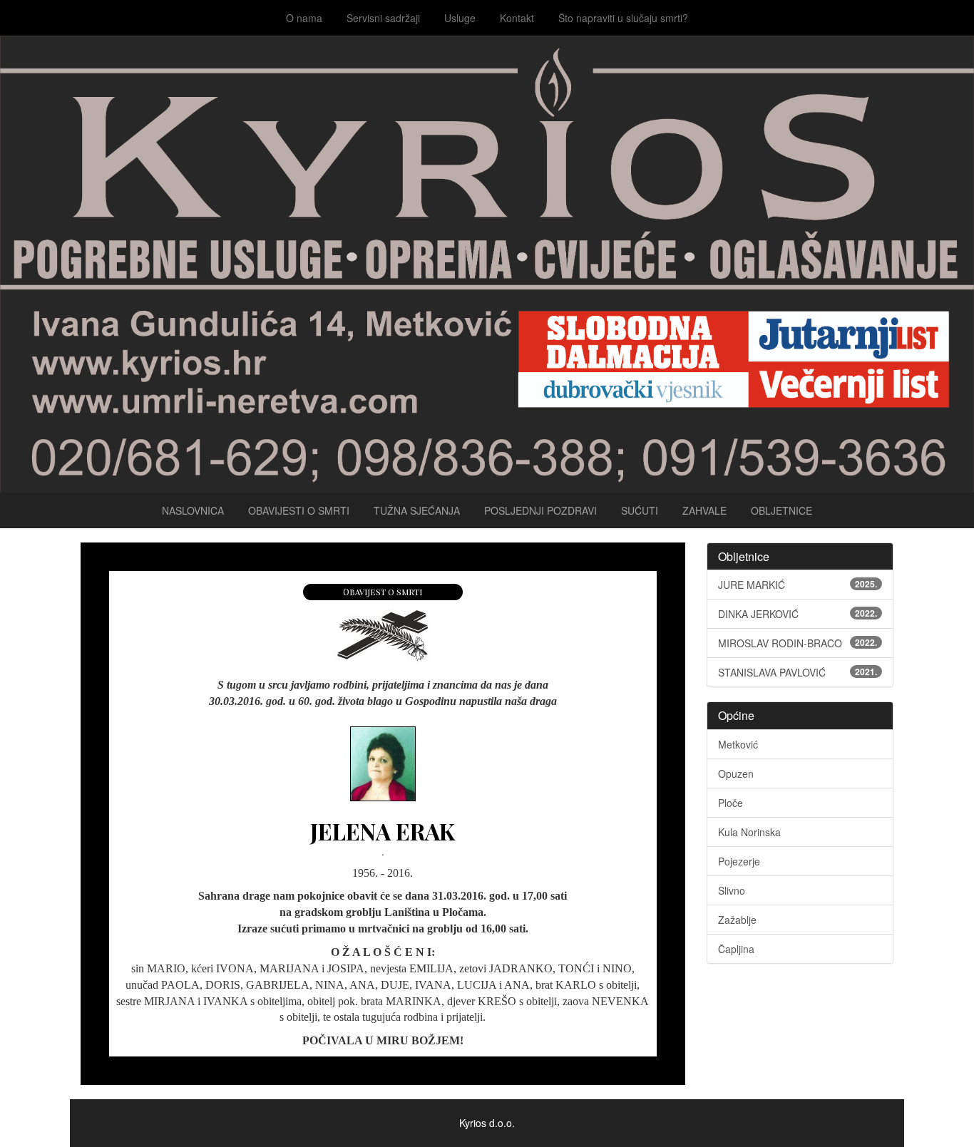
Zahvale (704, 510)
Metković (738, 744)
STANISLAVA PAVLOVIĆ (798, 672)
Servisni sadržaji (383, 18)
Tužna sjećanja (417, 510)
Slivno (731, 890)
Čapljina (736, 949)
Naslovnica (193, 510)
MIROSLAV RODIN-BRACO (798, 643)
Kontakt (517, 18)
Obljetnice (781, 510)
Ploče (730, 803)
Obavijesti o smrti (298, 510)
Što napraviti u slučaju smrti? (623, 18)
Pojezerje (739, 861)
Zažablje (737, 919)
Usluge (460, 18)
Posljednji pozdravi (540, 510)
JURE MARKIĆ (798, 584)
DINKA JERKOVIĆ (798, 614)
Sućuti (639, 510)
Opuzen (736, 773)
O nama (304, 18)
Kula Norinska (749, 832)
